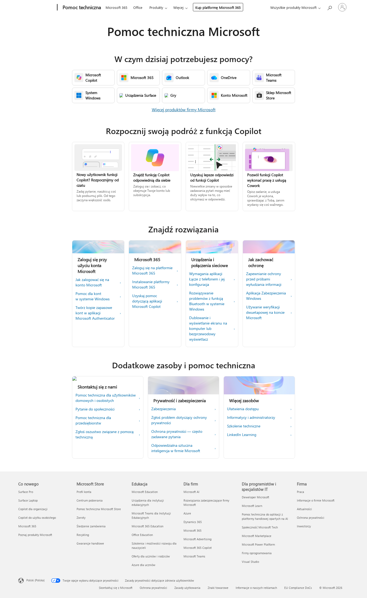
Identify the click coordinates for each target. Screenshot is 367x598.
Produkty (156, 7)
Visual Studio (250, 562)
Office (137, 7)
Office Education (142, 535)
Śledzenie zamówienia (91, 526)
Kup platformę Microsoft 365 (218, 7)
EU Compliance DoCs (298, 588)
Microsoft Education (145, 492)
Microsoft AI (191, 492)
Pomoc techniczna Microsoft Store (99, 509)
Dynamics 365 (193, 522)
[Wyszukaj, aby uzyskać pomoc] (329, 7)
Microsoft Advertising (197, 539)
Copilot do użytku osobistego (37, 518)
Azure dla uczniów (143, 565)
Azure (187, 513)
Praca (300, 492)
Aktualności (304, 509)
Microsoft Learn (252, 506)
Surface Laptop (28, 500)
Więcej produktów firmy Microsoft (183, 109)
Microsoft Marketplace (256, 536)
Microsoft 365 (116, 7)
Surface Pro (25, 492)
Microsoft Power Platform (258, 544)
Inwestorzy (304, 526)
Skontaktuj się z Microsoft (115, 588)
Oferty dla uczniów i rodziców (151, 556)
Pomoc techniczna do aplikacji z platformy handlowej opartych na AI (265, 516)
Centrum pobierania (90, 500)
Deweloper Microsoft (255, 497)
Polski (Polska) (35, 580)
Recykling (83, 535)
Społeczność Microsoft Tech (260, 527)
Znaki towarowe (218, 588)
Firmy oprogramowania (257, 553)
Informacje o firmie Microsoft (315, 500)
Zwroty (81, 518)
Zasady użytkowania (187, 588)
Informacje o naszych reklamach (256, 588)
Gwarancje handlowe (90, 543)
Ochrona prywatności (310, 518)
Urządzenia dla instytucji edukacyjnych (148, 502)
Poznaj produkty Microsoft (35, 535)
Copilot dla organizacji (33, 509)
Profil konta (84, 492)
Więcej (178, 7)
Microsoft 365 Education (147, 526)
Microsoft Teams (194, 556)
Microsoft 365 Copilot (198, 548)
